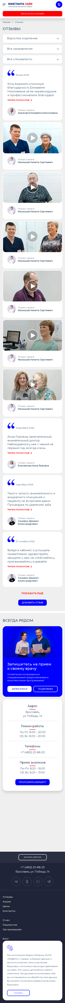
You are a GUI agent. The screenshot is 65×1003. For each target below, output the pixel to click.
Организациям (12, 929)
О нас (6, 920)
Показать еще (32, 593)
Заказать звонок (32, 857)
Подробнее (45, 689)
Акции (7, 901)
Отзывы (8, 897)
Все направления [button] (19, 48)
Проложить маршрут (32, 782)
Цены (6, 906)
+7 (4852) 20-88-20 (32, 752)
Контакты (9, 911)
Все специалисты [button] (19, 59)
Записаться (19, 689)
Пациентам (10, 924)
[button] (32, 38)
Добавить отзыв (32, 602)
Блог (6, 938)
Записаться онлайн (32, 13)
